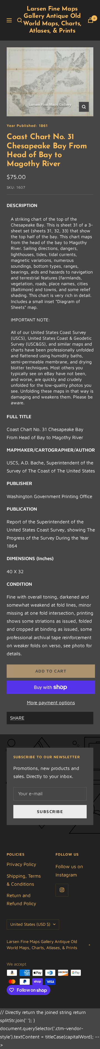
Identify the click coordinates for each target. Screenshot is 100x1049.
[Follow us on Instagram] (62, 890)
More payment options (51, 702)
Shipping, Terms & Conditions (24, 880)
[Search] (19, 20)
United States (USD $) (30, 924)
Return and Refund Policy (21, 899)
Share (17, 718)
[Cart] (90, 20)
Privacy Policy (21, 864)
